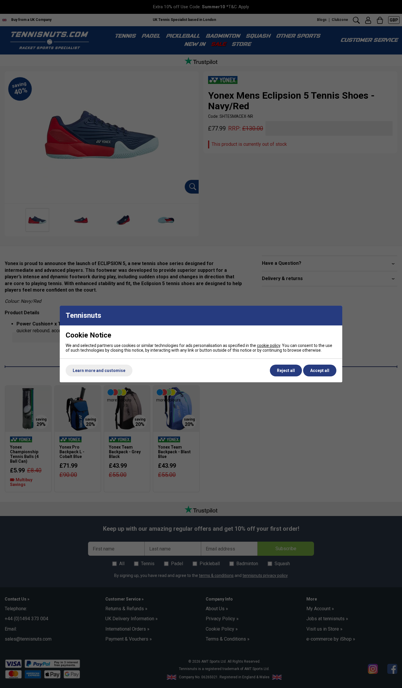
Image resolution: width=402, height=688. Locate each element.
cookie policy (268, 345)
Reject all (286, 370)
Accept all (319, 370)
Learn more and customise (99, 370)
